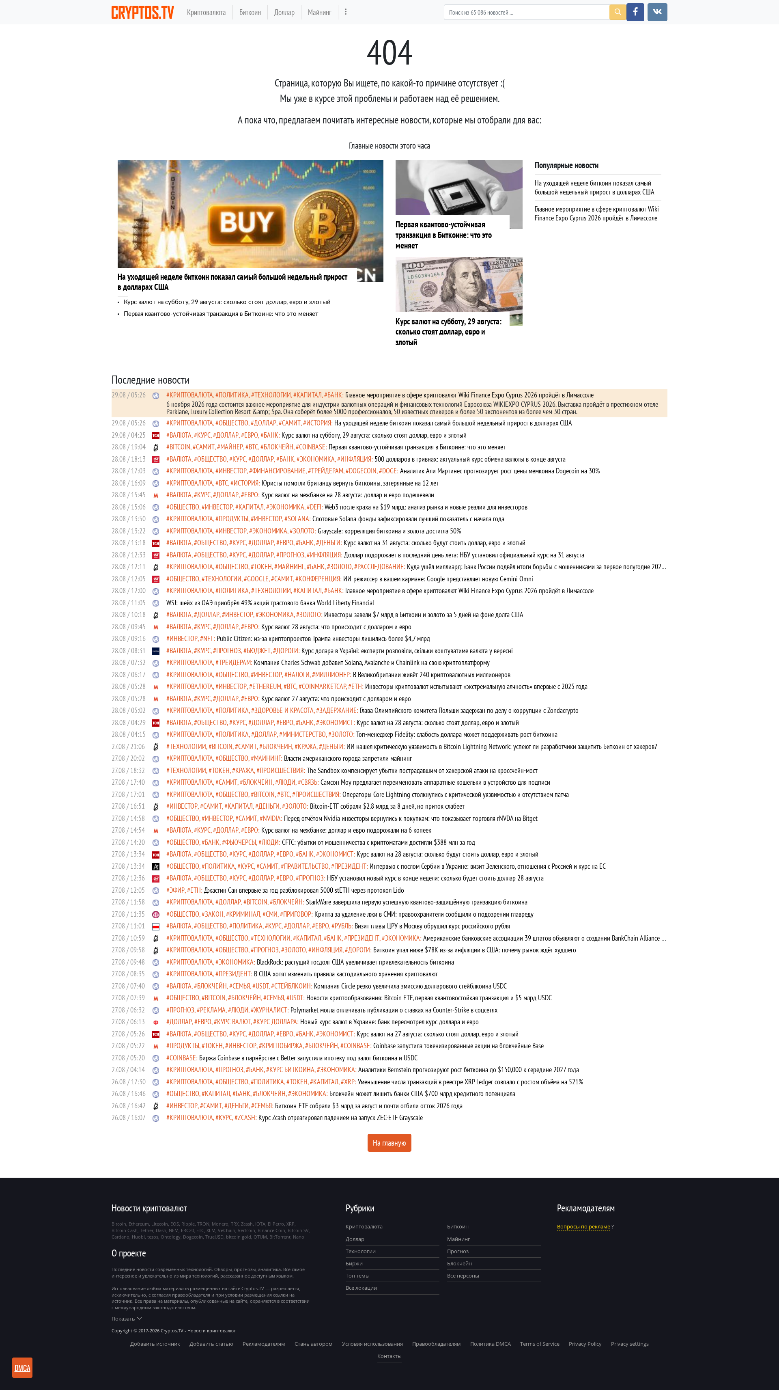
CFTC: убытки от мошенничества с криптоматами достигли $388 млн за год (378, 842)
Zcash (246, 1117)
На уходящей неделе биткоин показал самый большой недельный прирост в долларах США (453, 422)
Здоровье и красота (284, 710)
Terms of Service (540, 1343)
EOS (174, 1224)
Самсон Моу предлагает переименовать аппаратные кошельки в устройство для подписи (435, 782)
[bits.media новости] (155, 758)
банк (334, 394)
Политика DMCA (490, 1343)
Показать (123, 1318)
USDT (262, 986)
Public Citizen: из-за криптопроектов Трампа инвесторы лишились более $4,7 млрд (323, 638)
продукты (233, 518)
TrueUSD (214, 1237)
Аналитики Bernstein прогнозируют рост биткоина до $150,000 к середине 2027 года (468, 1069)
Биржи (354, 1263)
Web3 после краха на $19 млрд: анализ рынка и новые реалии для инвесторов (426, 507)
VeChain (226, 1230)
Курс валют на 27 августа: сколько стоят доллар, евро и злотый (438, 1033)
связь (309, 782)
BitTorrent (280, 1237)
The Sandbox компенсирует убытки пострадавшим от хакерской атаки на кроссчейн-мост (422, 770)
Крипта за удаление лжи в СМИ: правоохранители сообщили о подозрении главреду (424, 914)
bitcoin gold (238, 1237)
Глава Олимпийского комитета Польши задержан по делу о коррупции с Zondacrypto (469, 710)
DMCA (22, 1367)
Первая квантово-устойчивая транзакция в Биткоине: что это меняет (221, 314)
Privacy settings (630, 1343)
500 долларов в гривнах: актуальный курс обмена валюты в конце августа (470, 459)
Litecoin (159, 1224)
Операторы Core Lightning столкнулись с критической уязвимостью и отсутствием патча (455, 794)
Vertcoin (246, 1230)
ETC (200, 1230)
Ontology (171, 1237)
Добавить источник (155, 1343)
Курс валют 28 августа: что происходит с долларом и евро (336, 626)
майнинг (291, 566)
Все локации (361, 1287)
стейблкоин (292, 986)
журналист (270, 1009)
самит (291, 422)
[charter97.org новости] (155, 925)
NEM (174, 1230)
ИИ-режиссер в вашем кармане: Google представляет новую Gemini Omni (438, 578)
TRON (203, 1224)
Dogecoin (363, 470)
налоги (299, 674)
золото (303, 530)
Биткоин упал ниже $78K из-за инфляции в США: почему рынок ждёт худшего (474, 949)
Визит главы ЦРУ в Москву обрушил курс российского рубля (432, 925)
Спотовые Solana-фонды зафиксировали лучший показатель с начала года (408, 518)
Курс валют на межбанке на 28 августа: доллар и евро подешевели (347, 494)
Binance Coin (271, 1230)
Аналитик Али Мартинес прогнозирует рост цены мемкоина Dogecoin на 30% (500, 470)
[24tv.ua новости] (155, 459)
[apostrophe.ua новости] (155, 866)
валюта (181, 435)
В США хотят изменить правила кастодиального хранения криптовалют (346, 973)
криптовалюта (191, 394)
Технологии (361, 1251)
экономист (336, 722)
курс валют (234, 1021)
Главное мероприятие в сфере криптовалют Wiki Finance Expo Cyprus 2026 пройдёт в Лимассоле (469, 394)
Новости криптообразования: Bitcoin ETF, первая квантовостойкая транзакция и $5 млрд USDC (429, 997)
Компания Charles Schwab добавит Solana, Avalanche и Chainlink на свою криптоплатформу (372, 662)
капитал (309, 394)
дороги (287, 650)
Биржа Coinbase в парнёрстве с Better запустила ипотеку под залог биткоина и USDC (308, 1057)
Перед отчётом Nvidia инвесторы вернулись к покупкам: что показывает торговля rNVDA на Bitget (411, 818)
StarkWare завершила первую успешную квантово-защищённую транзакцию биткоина (416, 902)
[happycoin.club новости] (155, 394)
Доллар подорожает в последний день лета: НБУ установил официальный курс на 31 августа (464, 554)
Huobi (138, 1237)
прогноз (292, 554)
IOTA (260, 1224)
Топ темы (358, 1275)
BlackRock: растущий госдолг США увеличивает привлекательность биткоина (355, 962)
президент (350, 866)
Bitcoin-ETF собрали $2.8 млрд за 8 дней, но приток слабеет (387, 806)
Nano (298, 1237)
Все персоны (463, 1275)
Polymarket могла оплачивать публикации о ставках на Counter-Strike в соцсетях (394, 1009)
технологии (272, 394)
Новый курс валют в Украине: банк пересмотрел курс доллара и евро (389, 1021)
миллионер (332, 674)
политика (234, 394)
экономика (317, 459)
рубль (343, 925)
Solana (298, 518)
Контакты (389, 1356)
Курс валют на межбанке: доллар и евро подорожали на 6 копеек (346, 830)
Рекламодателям (264, 1343)
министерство (304, 734)
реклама (213, 1009)
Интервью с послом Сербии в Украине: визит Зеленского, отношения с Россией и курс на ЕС (488, 866)
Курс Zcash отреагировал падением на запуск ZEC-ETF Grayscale (340, 1117)
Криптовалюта (206, 12)
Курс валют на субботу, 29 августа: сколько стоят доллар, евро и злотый (227, 302)
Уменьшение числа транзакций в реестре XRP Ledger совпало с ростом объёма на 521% (470, 1081)
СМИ (272, 914)
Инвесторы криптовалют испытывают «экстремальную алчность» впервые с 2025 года (476, 686)
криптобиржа (282, 1045)
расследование (380, 566)
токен (263, 566)
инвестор (233, 470)
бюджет (259, 650)
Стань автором (314, 1343)
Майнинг (319, 12)
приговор (297, 914)
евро (251, 435)
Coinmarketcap (324, 686)
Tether (146, 1230)
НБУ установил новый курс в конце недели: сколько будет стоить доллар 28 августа (435, 878)
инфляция (355, 459)
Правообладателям (436, 1343)
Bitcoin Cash (125, 1230)
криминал (244, 914)
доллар (265, 422)
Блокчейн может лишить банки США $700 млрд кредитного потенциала (422, 1093)
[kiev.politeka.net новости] (155, 650)
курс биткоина (291, 1069)
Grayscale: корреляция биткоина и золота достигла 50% (389, 530)
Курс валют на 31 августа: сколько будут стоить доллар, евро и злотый (434, 542)
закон (214, 914)
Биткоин (250, 12)
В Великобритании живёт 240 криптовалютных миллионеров (431, 674)
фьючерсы (240, 842)
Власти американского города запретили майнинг (348, 758)
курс (204, 435)
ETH (356, 686)
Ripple (188, 1224)
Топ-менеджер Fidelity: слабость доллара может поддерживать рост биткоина (456, 734)
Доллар (284, 12)
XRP (349, 1081)
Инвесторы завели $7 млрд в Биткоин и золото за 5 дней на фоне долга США (423, 614)
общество (233, 422)
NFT (208, 638)
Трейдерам (327, 470)
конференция (319, 578)
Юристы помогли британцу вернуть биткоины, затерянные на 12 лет (350, 483)
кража (307, 746)
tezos (152, 1237)
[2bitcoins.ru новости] (155, 446)
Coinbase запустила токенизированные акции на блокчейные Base (458, 1045)
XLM (211, 1230)
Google (258, 578)
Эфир (177, 890)
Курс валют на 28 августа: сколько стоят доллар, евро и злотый (438, 722)
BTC (253, 446)
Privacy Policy (585, 1343)
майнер (231, 446)
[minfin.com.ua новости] (155, 494)
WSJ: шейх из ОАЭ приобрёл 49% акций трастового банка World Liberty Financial (270, 602)
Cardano (120, 1237)
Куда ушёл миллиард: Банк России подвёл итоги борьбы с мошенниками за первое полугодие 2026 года (415, 570)
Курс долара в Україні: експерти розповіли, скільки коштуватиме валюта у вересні (407, 650)
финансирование (279, 470)
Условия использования (372, 1343)
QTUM (260, 1237)
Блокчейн (278, 446)
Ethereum (266, 686)
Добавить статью (211, 1343)
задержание (338, 710)
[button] (635, 12)
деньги (329, 542)
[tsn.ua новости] (155, 435)
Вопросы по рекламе (583, 1226)
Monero (220, 1224)
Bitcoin (180, 446)
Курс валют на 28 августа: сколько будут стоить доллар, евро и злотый (447, 854)
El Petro (276, 1224)
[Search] (617, 12)
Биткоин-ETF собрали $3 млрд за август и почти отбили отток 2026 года (369, 1105)
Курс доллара (276, 1021)
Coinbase (312, 446)
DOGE (389, 470)
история (318, 422)
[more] (345, 12)
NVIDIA (272, 818)
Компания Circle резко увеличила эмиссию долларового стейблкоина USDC (410, 986)
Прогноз (458, 1251)
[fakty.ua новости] (155, 914)
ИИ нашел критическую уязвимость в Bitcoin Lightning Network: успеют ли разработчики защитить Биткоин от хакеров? (501, 746)
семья (241, 986)
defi (315, 507)
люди (286, 782)
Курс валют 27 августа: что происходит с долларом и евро (336, 698)
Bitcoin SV (298, 1230)
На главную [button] (389, 1142)
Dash (161, 1230)
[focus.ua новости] (155, 1021)
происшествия (281, 770)
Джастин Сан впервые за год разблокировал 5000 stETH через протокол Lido (304, 890)
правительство (306, 866)
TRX (235, 1224)
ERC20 (187, 1230)
